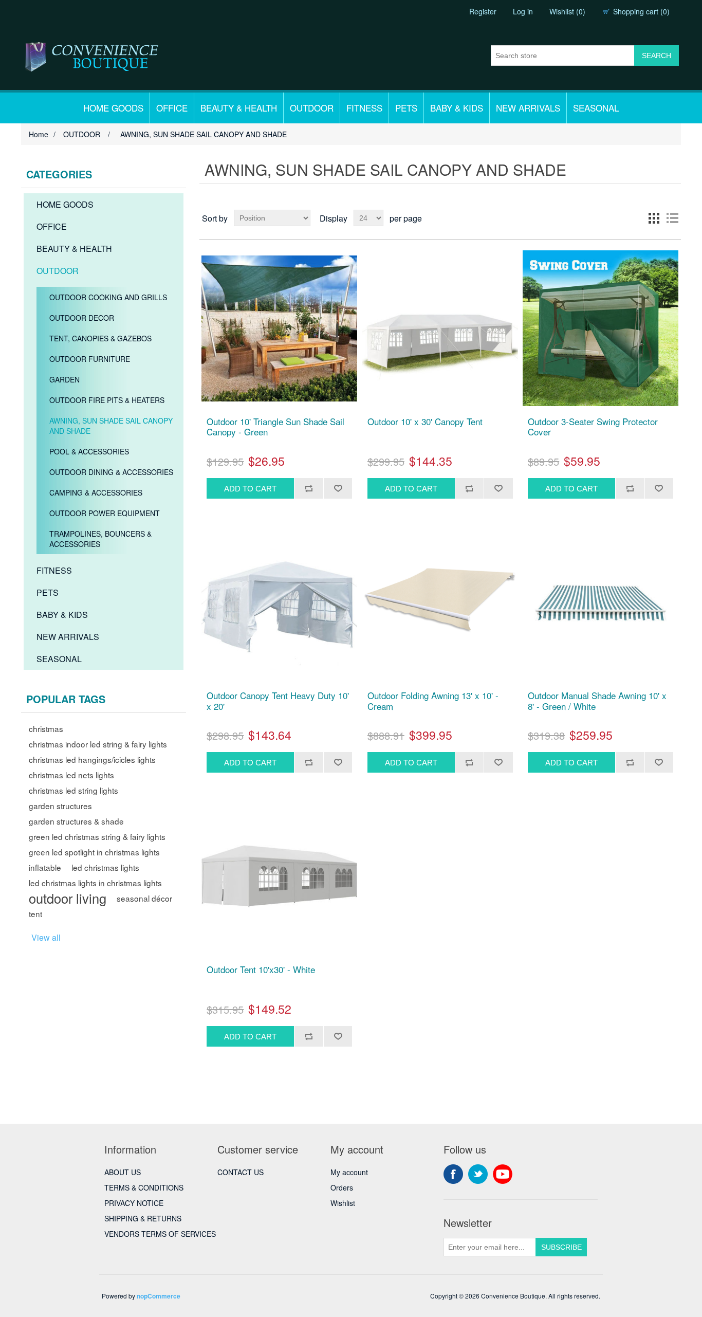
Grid (654, 218)
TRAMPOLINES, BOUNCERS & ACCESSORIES (100, 538)
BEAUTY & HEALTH (238, 107)
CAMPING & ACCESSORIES (95, 492)
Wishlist (342, 1203)
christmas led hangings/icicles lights (92, 759)
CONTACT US (240, 1172)
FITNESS (364, 107)
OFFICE (172, 107)
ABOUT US (122, 1172)
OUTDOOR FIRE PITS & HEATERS (106, 400)
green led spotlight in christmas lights (94, 851)
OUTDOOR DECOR (81, 318)
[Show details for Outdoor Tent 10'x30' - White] (279, 876)
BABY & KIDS (456, 107)
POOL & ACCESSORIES (89, 451)
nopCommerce (158, 1296)
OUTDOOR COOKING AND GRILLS (108, 297)
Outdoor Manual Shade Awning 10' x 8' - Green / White (597, 700)
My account (349, 1172)
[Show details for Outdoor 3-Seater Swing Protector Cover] (600, 328)
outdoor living (67, 898)
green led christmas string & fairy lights (97, 836)
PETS (406, 107)
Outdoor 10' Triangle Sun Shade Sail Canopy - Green (275, 426)
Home (38, 134)
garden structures (60, 805)
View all (46, 937)
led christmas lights (105, 867)
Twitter (478, 1174)
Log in (523, 11)
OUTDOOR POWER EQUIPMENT (104, 513)
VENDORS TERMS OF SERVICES (160, 1234)
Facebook (453, 1174)
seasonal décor (144, 898)
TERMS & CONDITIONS (143, 1187)
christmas (46, 728)
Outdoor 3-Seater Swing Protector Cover (593, 426)
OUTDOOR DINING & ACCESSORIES (111, 472)
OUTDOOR (312, 107)
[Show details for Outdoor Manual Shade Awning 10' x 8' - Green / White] (600, 602)
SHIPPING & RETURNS (142, 1218)
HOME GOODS (113, 107)
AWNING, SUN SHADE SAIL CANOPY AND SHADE (111, 425)
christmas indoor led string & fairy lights (98, 743)
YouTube (502, 1174)
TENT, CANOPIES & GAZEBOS (100, 338)
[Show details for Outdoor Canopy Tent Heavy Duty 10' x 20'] (279, 602)
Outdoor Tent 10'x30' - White (261, 969)
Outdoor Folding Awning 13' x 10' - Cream (432, 700)
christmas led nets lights (71, 774)
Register (482, 11)
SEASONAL (596, 107)
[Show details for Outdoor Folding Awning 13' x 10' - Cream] (440, 602)
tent (35, 913)
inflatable (45, 867)
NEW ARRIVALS (528, 107)
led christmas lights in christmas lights (95, 882)
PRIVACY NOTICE (133, 1203)
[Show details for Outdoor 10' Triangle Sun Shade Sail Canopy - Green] (279, 328)
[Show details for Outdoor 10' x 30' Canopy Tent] (440, 328)
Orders (341, 1187)
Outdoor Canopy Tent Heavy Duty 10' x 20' (278, 700)
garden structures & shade (76, 821)
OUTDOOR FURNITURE (89, 359)
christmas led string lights (73, 790)
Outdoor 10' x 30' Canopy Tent (425, 421)
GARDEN (64, 379)
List (672, 218)
